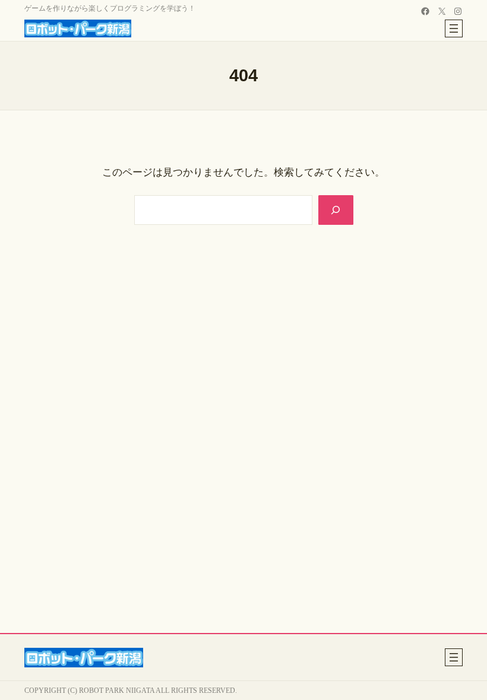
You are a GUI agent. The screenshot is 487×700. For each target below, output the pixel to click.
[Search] (335, 210)
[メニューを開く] (454, 28)
